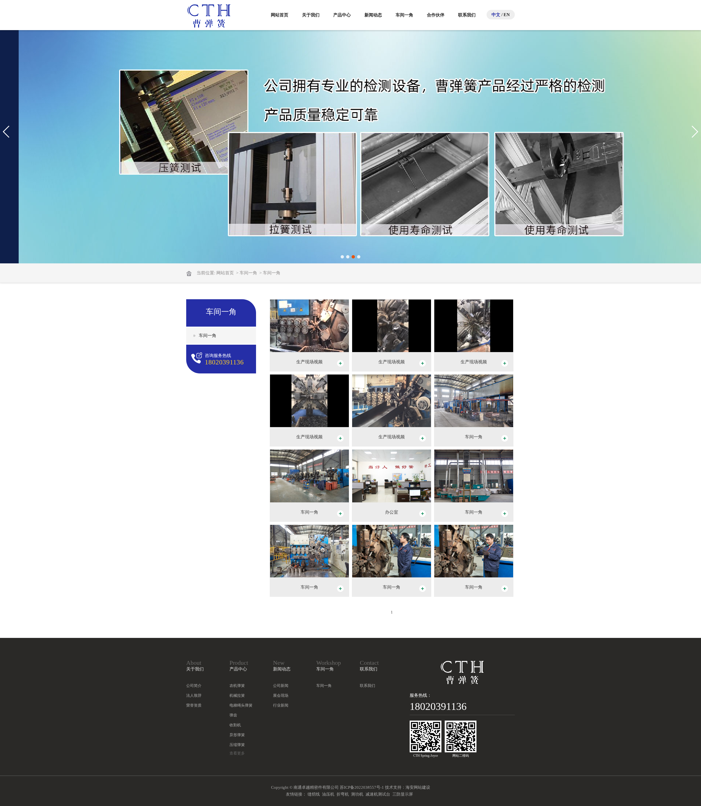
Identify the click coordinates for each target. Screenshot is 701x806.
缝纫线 (314, 794)
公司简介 (194, 686)
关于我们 (311, 15)
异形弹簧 (237, 735)
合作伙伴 (435, 15)
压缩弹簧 (237, 745)
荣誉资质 (194, 705)
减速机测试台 (378, 794)
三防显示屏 (402, 794)
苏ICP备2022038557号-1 (362, 787)
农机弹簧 (237, 686)
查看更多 (237, 753)
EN (507, 14)
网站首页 (279, 15)
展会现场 (280, 695)
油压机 (328, 794)
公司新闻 (280, 686)
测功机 (357, 794)
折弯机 (343, 794)
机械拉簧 (237, 695)
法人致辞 (194, 695)
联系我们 (467, 15)
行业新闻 (280, 705)
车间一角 (404, 15)
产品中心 (342, 15)
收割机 (235, 725)
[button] (342, 256)
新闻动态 (373, 15)
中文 (496, 14)
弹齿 (233, 715)
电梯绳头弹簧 (240, 705)
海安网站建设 (418, 787)
